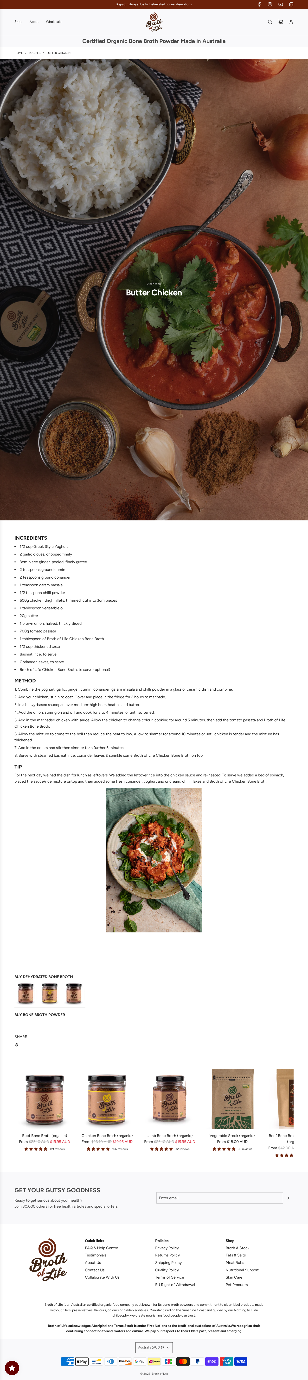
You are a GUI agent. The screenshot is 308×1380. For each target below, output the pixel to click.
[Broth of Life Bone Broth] (49, 1005)
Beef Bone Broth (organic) (44, 1135)
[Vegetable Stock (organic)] (232, 1099)
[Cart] (280, 22)
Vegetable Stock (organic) (232, 1135)
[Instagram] (270, 4)
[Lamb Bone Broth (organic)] (170, 1099)
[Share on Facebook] (17, 1046)
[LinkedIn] (291, 4)
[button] (19, 1113)
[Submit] (288, 1198)
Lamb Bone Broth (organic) (170, 1135)
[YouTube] (280, 4)
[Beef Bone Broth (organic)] (44, 1099)
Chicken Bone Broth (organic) (107, 1135)
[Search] (270, 22)
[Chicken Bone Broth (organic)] (107, 1099)
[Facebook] (259, 4)
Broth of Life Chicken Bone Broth (76, 639)
